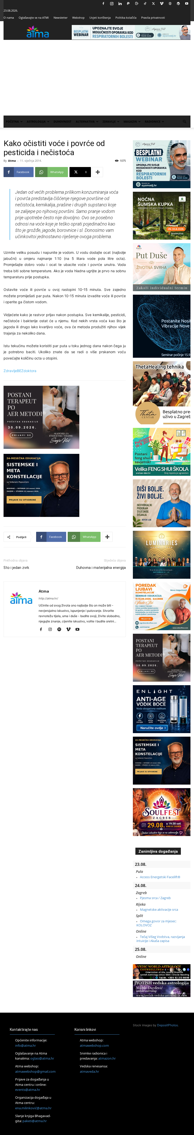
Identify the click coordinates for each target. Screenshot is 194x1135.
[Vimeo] (161, 3)
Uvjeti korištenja (100, 17)
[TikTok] (145, 3)
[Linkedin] (120, 3)
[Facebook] (103, 3)
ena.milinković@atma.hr (33, 1108)
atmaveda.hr (89, 1071)
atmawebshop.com (94, 1045)
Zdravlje (109, 121)
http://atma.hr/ (48, 598)
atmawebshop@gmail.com (35, 1071)
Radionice (152, 121)
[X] (153, 3)
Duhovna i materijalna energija (101, 567)
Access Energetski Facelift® (160, 877)
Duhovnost (62, 121)
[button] (184, 121)
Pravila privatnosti (153, 17)
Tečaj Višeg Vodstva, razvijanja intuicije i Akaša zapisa (160, 938)
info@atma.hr (25, 1045)
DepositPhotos (167, 1025)
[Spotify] (61, 630)
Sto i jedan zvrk (16, 567)
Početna (12, 121)
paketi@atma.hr (34, 1121)
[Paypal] (128, 3)
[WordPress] (178, 3)
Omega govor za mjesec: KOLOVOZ (156, 923)
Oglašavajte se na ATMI (34, 17)
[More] (97, 172)
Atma (12, 160)
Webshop (78, 17)
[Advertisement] (97, 77)
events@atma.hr (27, 1089)
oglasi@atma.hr (42, 1058)
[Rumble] (136, 3)
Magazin (130, 121)
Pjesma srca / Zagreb (155, 898)
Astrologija (36, 121)
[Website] (170, 3)
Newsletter (60, 17)
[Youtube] (186, 3)
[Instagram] (111, 3)
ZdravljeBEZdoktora (20, 371)
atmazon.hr (107, 1058)
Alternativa (85, 121)
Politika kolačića (125, 17)
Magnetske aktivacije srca (159, 909)
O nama (9, 17)
